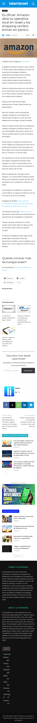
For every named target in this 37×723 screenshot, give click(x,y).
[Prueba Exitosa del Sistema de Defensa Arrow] (7, 528)
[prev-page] (3, 474)
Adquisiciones (6, 446)
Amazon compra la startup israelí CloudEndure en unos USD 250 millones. (8, 341)
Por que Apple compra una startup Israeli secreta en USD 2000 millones (23, 443)
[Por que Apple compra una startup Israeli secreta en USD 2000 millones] (7, 443)
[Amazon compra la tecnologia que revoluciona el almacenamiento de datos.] (24, 309)
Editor (9, 35)
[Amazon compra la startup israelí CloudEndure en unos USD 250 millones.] (8, 330)
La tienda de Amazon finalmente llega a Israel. (8, 318)
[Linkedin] (16, 391)
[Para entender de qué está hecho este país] (7, 518)
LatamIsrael (25, 61)
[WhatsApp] (18, 405)
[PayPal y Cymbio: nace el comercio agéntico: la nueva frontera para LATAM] (7, 453)
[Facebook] (6, 405)
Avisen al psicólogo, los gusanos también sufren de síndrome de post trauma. (27, 422)
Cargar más (17, 556)
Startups (5, 10)
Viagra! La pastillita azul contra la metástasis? (22, 547)
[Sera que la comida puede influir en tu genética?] (7, 538)
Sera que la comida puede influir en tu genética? (23, 537)
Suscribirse (28, 371)
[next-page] (6, 474)
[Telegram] (31, 405)
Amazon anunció (26, 212)
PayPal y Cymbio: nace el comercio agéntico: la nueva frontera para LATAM (24, 453)
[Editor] (3, 35)
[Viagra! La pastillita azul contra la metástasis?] (7, 548)
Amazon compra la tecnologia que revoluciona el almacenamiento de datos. (24, 320)
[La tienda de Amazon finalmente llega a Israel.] (8, 309)
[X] (19, 391)
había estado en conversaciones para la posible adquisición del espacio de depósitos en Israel (17, 203)
